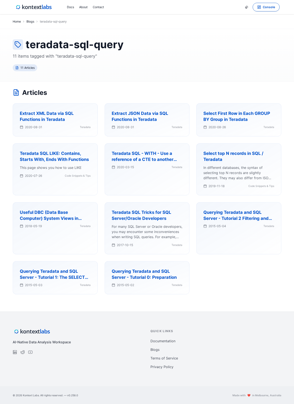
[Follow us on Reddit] (22, 352)
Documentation (162, 341)
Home (17, 21)
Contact (98, 7)
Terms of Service (164, 358)
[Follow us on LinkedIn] (15, 352)
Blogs (30, 21)
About (83, 7)
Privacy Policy (161, 367)
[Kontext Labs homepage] (33, 7)
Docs (70, 7)
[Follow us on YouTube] (30, 352)
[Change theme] (246, 7)
